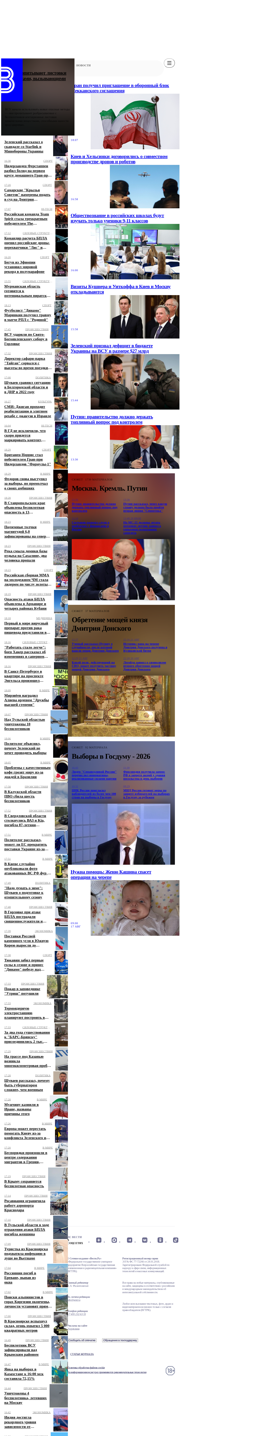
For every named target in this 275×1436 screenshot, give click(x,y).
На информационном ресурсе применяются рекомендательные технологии (106, 1372)
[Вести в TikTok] (175, 1240)
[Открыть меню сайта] (169, 63)
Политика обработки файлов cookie (86, 1367)
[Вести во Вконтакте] (145, 1240)
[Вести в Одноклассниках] (160, 1240)
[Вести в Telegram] (129, 1240)
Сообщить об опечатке (82, 1340)
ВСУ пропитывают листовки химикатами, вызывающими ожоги (35, 78)
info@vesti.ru (73, 1299)
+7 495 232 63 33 (76, 1314)
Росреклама (73, 1328)
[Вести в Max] (114, 1240)
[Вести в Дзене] (98, 1240)
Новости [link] (83, 65)
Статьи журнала (82, 1354)
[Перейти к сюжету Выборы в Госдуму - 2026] (121, 834)
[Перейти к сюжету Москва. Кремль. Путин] (121, 569)
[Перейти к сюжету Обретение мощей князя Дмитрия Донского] (121, 706)
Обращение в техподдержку (120, 1340)
